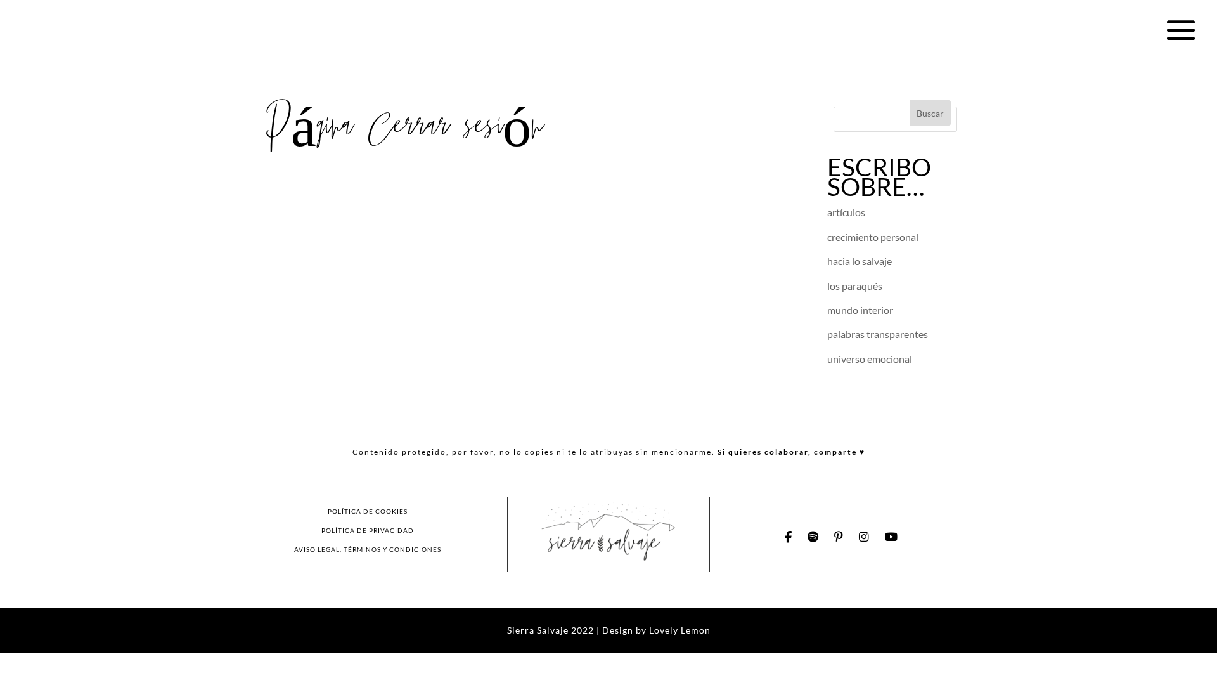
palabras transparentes (877, 334)
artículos (846, 212)
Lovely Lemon (679, 630)
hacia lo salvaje (859, 261)
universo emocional (869, 359)
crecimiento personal (872, 237)
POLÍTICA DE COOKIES (368, 511)
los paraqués (854, 286)
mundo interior (860, 310)
